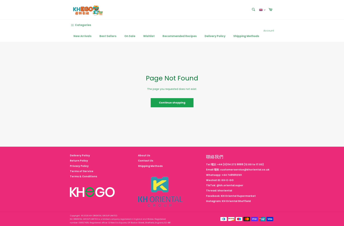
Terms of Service (81, 171)
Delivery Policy (215, 36)
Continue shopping (172, 102)
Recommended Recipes (180, 36)
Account (268, 30)
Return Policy (79, 160)
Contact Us (145, 160)
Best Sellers (107, 36)
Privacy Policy (79, 166)
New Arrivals (82, 36)
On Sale (129, 36)
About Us (144, 155)
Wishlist (149, 36)
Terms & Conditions (83, 176)
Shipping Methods (246, 36)
